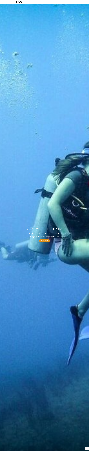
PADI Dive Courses (42, 1)
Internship (49, 1)
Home (37, 1)
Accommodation (61, 1)
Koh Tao (55, 1)
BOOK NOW (44, 240)
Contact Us (68, 1)
